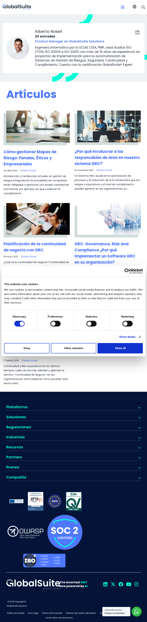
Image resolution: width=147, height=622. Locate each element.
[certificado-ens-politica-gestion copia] (35, 501)
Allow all (120, 348)
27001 (45, 556)
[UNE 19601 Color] (74, 501)
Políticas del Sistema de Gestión (81, 613)
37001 (57, 563)
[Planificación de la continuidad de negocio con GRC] (38, 219)
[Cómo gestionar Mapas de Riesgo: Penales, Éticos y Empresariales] (38, 127)
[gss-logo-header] (17, 7)
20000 (45, 562)
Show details (127, 336)
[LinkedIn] (105, 584)
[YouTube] (128, 584)
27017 (57, 560)
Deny (27, 348)
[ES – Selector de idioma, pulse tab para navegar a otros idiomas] (134, 6)
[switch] (55, 324)
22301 (45, 558)
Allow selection (73, 348)
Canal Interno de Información (59, 617)
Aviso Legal (33, 613)
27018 (57, 557)
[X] (113, 584)
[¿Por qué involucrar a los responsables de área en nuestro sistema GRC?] (109, 126)
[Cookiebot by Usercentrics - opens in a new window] (127, 271)
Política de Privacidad (52, 613)
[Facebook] (120, 584)
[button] (122, 7)
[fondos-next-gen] (16, 501)
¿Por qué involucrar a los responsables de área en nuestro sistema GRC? (107, 157)
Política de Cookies (15, 613)
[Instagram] (136, 584)
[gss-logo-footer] (33, 584)
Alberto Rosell (28, 170)
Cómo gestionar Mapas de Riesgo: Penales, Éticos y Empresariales (30, 158)
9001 (44, 564)
